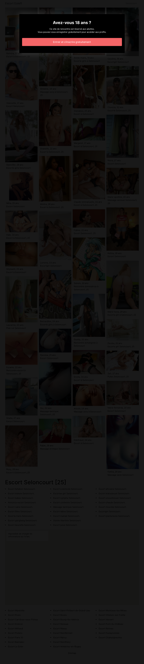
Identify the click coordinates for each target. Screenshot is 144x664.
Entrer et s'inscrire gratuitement (72, 42)
